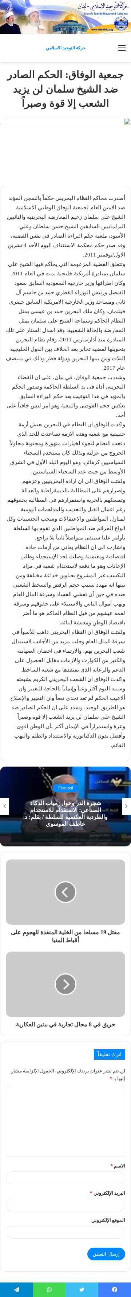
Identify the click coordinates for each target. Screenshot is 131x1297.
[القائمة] (122, 50)
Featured (65, 788)
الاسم (117, 1166)
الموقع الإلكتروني (108, 1220)
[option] (65, 806)
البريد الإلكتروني (107, 1193)
